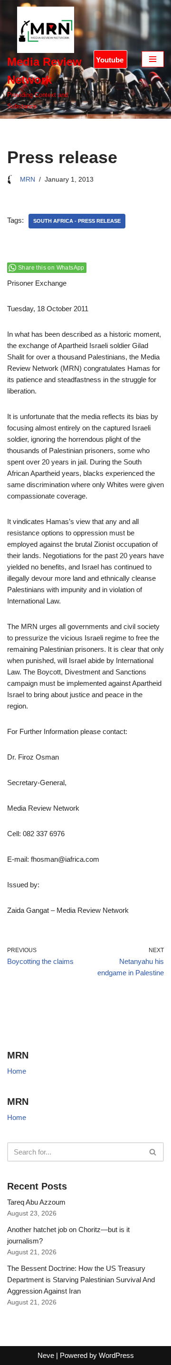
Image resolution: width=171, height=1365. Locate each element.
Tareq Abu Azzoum (37, 1202)
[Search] (153, 1152)
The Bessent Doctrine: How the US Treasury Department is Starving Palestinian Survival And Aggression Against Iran (81, 1279)
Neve (46, 1355)
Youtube (110, 60)
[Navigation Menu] (153, 59)
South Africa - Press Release (77, 221)
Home (16, 1071)
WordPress (116, 1355)
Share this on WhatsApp (51, 267)
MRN (27, 179)
